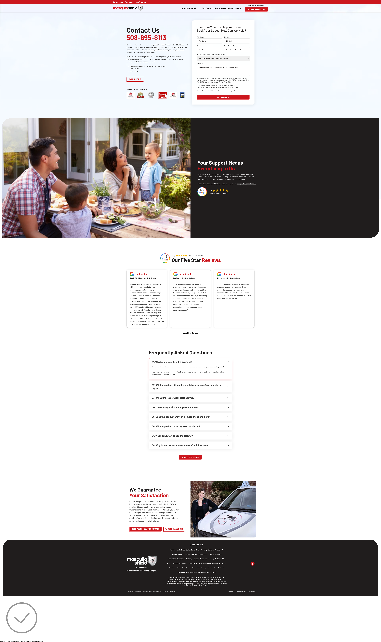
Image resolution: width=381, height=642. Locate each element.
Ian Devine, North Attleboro (184, 278)
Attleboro (181, 550)
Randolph (181, 568)
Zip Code (227, 37)
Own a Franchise (140, 2)
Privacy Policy (207, 585)
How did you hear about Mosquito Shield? (211, 55)
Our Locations (118, 2)
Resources (129, 2)
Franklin (211, 554)
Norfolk (192, 563)
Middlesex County (207, 559)
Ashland (173, 550)
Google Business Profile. (246, 184)
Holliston (218, 554)
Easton (194, 554)
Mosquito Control (188, 8)
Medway (189, 559)
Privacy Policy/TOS (225, 82)
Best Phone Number (231, 46)
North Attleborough (203, 563)
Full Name (200, 37)
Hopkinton (172, 559)
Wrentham (211, 572)
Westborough (191, 572)
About (230, 8)
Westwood (202, 572)
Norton (215, 563)
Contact (239, 8)
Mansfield (181, 559)
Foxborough (202, 554)
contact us (215, 82)
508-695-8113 (135, 69)
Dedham (174, 554)
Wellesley (181, 572)
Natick (169, 563)
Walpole (221, 568)
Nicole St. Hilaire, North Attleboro (143, 278)
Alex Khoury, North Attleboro (228, 278)
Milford (218, 559)
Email (199, 46)
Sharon (188, 568)
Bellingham (190, 550)
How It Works (220, 8)
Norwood (222, 563)
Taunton (213, 568)
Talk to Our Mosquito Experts (145, 529)
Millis (224, 559)
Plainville (172, 568)
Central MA (219, 550)
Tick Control (207, 8)
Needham (177, 563)
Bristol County (201, 550)
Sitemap (230, 591)
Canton (211, 550)
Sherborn (196, 568)
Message (200, 63)
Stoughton (205, 568)
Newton (185, 563)
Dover (187, 554)
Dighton (181, 554)
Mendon (196, 559)
